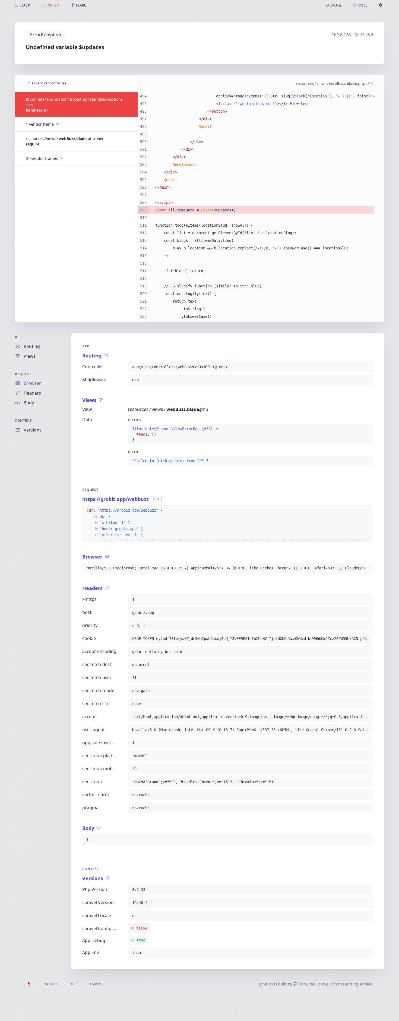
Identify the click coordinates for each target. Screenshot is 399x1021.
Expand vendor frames (49, 83)
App (18, 337)
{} (175, 434)
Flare (302, 984)
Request (23, 374)
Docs (73, 984)
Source (51, 984)
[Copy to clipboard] (366, 367)
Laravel (96, 984)
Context (23, 420)
